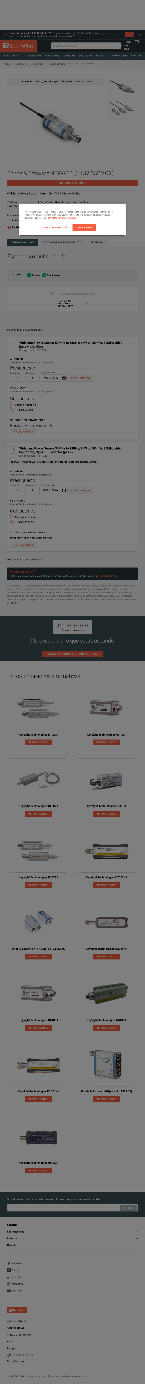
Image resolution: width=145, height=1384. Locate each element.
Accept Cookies (84, 227)
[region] (72, 219)
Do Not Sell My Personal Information (60, 218)
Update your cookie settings (56, 227)
